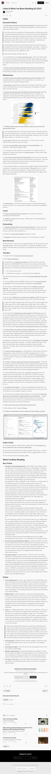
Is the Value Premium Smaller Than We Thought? (18, 157)
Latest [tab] (7, 715)
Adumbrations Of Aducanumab (22, 313)
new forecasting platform (17, 234)
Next (44, 690)
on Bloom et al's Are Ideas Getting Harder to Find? (25, 297)
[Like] (4, 15)
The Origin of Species (11, 555)
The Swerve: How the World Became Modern (17, 541)
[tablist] (8, 700)
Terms (29, 765)
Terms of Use (31, 680)
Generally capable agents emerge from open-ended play (25, 362)
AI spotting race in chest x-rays (33, 373)
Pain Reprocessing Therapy (12, 387)
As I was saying (7, 140)
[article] (25, 721)
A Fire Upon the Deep (11, 580)
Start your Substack (22, 768)
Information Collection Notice (25, 681)
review (25, 244)
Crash (6, 610)
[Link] (1, 19)
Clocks (34, 452)
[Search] (33, 3)
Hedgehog (7, 237)
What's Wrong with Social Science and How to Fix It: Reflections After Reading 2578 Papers (17, 728)
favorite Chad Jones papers (25, 57)
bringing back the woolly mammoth (23, 256)
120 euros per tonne (41, 355)
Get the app (31, 768)
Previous (8, 690)
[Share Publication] (35, 3)
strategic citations (29, 152)
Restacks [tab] (11, 699)
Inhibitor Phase (9, 594)
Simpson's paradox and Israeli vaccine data (16, 214)
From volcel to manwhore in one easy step (12, 739)
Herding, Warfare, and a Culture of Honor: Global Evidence (20, 330)
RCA (29, 283)
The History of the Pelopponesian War (15, 466)
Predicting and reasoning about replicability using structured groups (22, 92)
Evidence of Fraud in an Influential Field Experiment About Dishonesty (23, 78)
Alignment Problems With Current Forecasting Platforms (20, 227)
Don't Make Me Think (11, 647)
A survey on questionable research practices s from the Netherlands (21, 145)
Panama (25, 408)
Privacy (25, 765)
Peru (19, 408)
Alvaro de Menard (9, 11)
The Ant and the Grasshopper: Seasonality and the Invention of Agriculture (24, 68)
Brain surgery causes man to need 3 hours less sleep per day (20, 405)
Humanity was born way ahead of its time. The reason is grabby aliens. (24, 446)
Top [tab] (4, 715)
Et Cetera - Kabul (23, 456)
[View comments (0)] (7, 15)
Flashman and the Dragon (12, 651)
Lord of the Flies (9, 641)
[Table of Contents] (1, 387)
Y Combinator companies (20, 262)
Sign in (47, 2)
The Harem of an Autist (9, 737)
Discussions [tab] (12, 715)
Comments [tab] (6, 699)
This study (33, 168)
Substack (19, 771)
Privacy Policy (34, 681)
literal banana (37, 283)
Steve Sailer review (8, 245)
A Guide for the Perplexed (8, 720)
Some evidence (8, 85)
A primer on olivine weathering (13, 351)
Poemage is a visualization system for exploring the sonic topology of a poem (25, 411)
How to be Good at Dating (10, 719)
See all (5, 746)
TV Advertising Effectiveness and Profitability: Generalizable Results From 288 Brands (25, 395)
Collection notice (34, 765)
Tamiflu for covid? (9, 219)
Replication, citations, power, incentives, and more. (14, 731)
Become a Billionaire (13, 259)
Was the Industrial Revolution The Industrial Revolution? (19, 25)
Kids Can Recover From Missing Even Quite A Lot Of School (32, 326)
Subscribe (40, 2)
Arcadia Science (9, 203)
